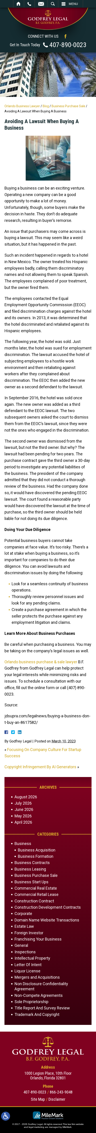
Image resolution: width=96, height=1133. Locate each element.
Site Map (38, 1099)
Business (23, 843)
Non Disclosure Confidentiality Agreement (41, 986)
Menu (73, 4)
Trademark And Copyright (37, 1014)
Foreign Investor (29, 932)
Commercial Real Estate (36, 888)
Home (18, 4)
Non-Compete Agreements (39, 995)
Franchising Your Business (38, 939)
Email (41, 4)
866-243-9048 (61, 1092)
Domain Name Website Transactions (47, 920)
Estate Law (24, 926)
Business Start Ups (31, 882)
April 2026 (23, 822)
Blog (46, 106)
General (21, 945)
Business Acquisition (36, 850)
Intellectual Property (32, 958)
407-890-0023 (67, 45)
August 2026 (26, 797)
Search (53, 4)
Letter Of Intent (28, 964)
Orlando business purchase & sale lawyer (40, 661)
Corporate (23, 913)
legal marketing (36, 1127)
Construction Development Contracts (48, 907)
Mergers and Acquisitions (37, 977)
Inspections (25, 952)
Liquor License (27, 971)
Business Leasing (30, 869)
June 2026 (24, 809)
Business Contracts (32, 862)
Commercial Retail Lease (36, 894)
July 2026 (23, 803)
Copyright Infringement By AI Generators (40, 766)
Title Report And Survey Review (42, 1008)
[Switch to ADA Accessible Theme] (5, 1116)
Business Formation (35, 856)
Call (29, 4)
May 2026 (23, 816)
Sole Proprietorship (31, 1001)
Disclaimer (56, 1099)
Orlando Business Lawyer (22, 106)
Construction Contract (34, 901)
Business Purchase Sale (68, 106)
